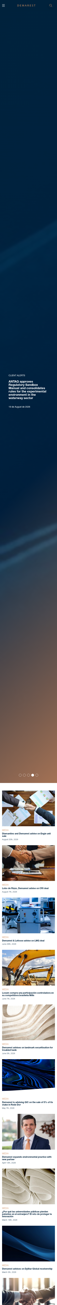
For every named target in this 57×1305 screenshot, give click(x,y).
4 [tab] (32, 775)
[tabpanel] (28, 391)
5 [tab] (36, 775)
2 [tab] (24, 775)
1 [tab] (20, 775)
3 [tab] (28, 775)
